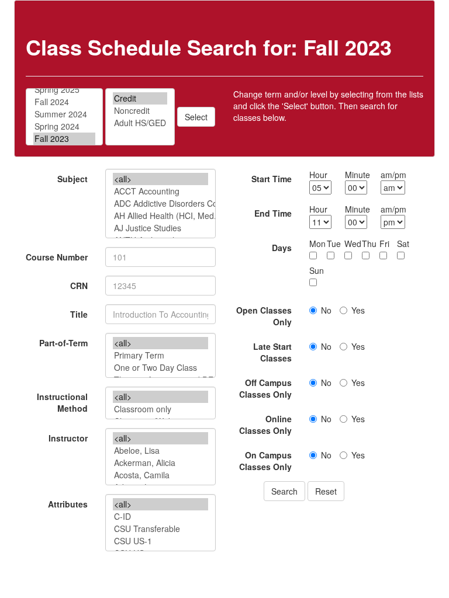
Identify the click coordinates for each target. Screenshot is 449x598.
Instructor (68, 438)
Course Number (57, 257)
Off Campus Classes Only (265, 388)
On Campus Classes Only (265, 460)
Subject (72, 179)
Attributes (68, 504)
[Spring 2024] (64, 126)
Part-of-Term (63, 343)
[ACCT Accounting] (160, 191)
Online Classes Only (265, 424)
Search (284, 491)
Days (282, 247)
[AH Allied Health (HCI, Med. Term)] (160, 216)
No (326, 310)
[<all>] (160, 179)
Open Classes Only (264, 316)
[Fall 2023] (64, 139)
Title (79, 314)
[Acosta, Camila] (160, 475)
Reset (326, 491)
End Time (273, 213)
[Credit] (140, 98)
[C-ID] (160, 516)
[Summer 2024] (64, 114)
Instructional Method (62, 402)
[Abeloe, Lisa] (160, 450)
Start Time (271, 179)
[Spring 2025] (64, 90)
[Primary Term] (160, 355)
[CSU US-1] (160, 541)
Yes (358, 310)
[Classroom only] (160, 409)
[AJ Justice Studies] (160, 228)
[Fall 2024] (64, 102)
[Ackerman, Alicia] (160, 463)
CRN (79, 285)
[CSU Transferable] (160, 529)
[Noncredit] (140, 111)
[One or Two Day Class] (160, 367)
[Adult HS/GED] (140, 123)
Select (196, 117)
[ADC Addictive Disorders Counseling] (160, 203)
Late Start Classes (272, 352)
